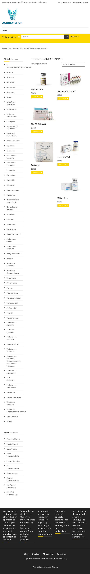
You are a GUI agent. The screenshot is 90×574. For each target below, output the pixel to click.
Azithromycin (11, 109)
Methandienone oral (14, 234)
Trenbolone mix (12, 417)
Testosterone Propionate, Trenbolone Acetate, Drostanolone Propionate (14, 361)
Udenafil (9, 422)
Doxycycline (11, 151)
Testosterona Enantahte (11, 324)
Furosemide (11, 195)
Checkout (36, 554)
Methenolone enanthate (11, 247)
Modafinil (10, 259)
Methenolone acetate (11, 240)
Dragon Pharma (12, 444)
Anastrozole (11, 87)
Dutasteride (11, 170)
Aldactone (10, 77)
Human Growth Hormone (12, 208)
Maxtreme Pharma (13, 439)
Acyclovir (10, 72)
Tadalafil (10, 313)
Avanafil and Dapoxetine (11, 103)
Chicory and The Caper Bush (12, 127)
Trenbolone (11, 392)
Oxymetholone (12, 283)
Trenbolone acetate (14, 397)
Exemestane (11, 175)
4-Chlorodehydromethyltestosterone (19, 66)
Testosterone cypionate (11, 331)
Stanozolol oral (12, 303)
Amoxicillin (10, 82)
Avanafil (9, 97)
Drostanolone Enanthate (11, 157)
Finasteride (10, 180)
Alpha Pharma (12, 449)
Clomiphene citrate (13, 141)
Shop (26, 554)
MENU (5, 30)
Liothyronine (11, 224)
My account (48, 554)
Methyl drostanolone (14, 254)
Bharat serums (12, 473)
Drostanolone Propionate (11, 164)
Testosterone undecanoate (11, 386)
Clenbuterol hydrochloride (11, 134)
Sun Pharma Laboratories (11, 486)
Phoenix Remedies (13, 461)
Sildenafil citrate (12, 293)
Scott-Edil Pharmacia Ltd (12, 493)
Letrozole (10, 219)
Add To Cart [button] (35, 97)
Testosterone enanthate (11, 338)
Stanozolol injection (14, 298)
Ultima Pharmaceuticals (13, 455)
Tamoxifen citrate (13, 318)
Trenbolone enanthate (11, 403)
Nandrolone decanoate (11, 264)
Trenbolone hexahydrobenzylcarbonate (16, 410)
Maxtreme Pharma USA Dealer (11, 2)
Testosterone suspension (11, 379)
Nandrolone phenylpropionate (13, 272)
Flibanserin (10, 185)
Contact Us (61, 554)
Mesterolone (11, 229)
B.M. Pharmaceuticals (13, 467)
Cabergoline (11, 122)
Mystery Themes (52, 567)
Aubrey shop (6, 48)
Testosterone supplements (11, 372)
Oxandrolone (11, 278)
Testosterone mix (13, 344)
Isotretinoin (11, 214)
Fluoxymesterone (13, 190)
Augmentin (10, 92)
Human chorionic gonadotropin (13, 201)
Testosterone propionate (11, 350)
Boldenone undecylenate (11, 115)
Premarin (10, 288)
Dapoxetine (11, 146)
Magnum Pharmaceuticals (13, 479)
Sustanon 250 (12, 308)
